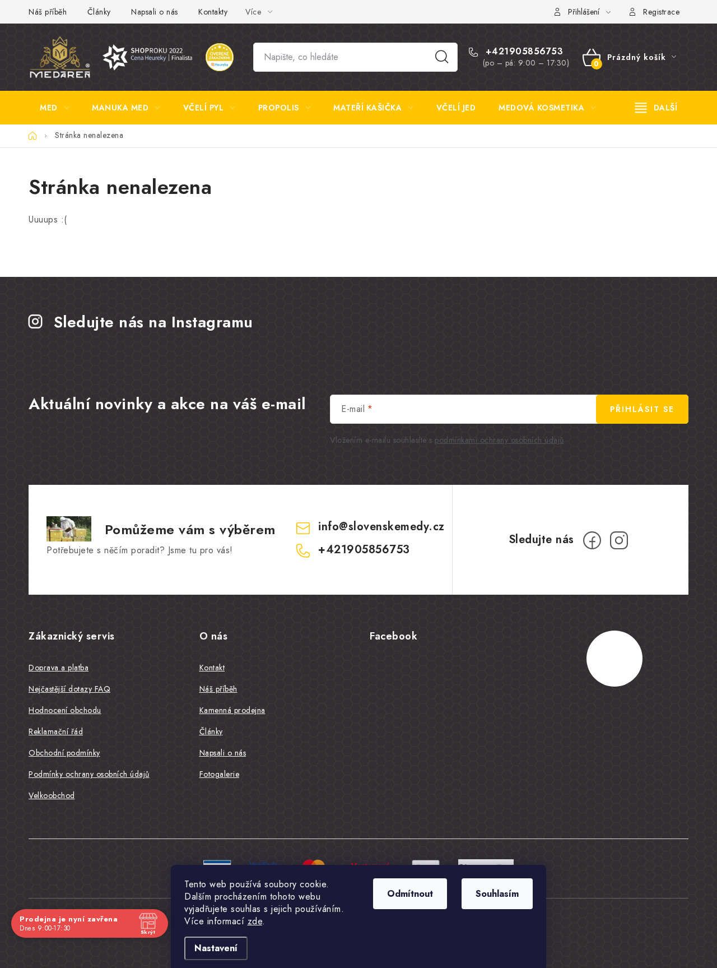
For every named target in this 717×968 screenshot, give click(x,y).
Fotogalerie (219, 774)
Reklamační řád (56, 731)
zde (255, 921)
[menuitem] (54, 107)
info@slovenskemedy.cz (381, 526)
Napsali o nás (154, 11)
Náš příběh (48, 11)
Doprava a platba (59, 667)
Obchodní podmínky (64, 752)
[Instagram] (619, 540)
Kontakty (212, 11)
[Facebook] (592, 540)
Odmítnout (410, 893)
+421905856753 (522, 51)
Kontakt (212, 667)
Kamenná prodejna (232, 710)
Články (99, 11)
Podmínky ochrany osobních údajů (89, 774)
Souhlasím (497, 893)
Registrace (661, 11)
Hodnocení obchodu (65, 710)
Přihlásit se (642, 409)
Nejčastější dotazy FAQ (69, 688)
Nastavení (216, 948)
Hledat (442, 57)
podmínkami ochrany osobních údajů (499, 440)
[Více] (656, 107)
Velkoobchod (52, 795)
